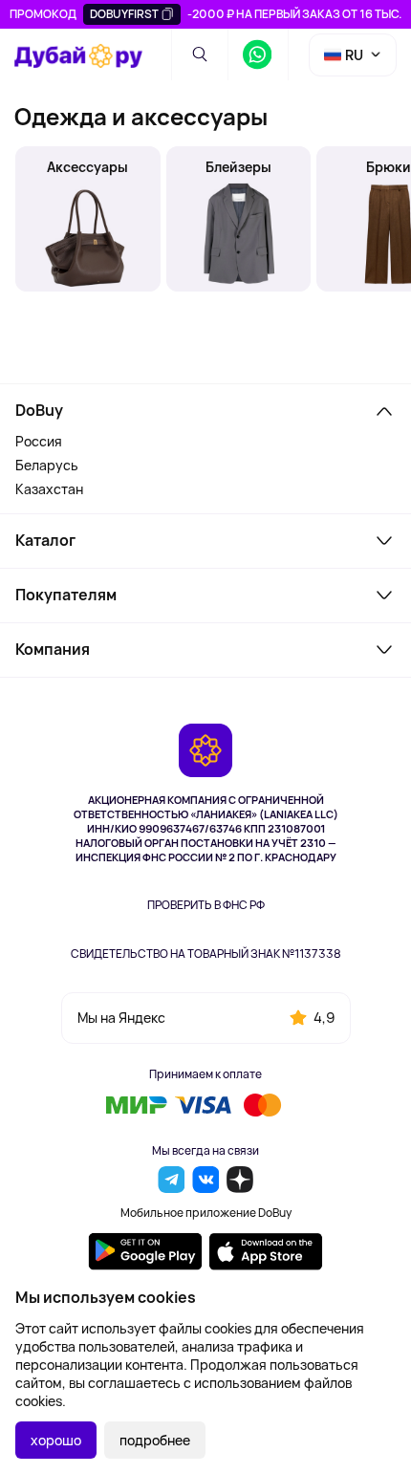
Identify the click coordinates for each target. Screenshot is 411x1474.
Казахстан (49, 489)
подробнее (154, 1440)
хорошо (56, 1440)
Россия (38, 441)
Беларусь (46, 465)
